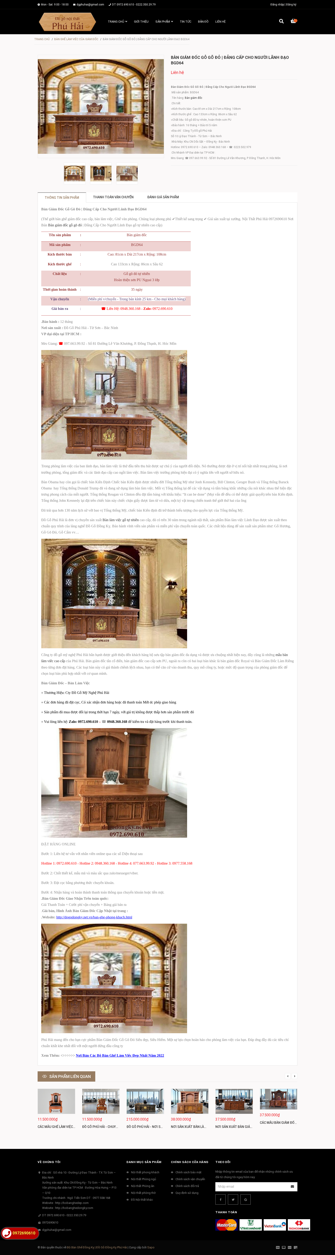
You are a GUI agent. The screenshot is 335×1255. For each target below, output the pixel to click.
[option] (74, 173)
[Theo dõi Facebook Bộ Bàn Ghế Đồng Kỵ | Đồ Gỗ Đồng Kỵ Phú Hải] (220, 1199)
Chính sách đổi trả (187, 1186)
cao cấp (59, 661)
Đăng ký (291, 4)
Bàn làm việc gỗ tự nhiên (121, 520)
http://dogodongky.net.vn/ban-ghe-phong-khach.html (94, 917)
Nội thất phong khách (145, 1172)
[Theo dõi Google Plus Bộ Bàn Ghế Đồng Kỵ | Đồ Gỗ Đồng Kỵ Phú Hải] (245, 1199)
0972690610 (50, 1222)
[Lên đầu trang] (322, 1233)
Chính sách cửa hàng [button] (190, 1162)
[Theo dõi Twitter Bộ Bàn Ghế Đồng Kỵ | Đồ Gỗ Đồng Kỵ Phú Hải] (233, 1199)
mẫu (279, 655)
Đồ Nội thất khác (142, 1199)
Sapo (151, 1247)
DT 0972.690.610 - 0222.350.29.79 (134, 4)
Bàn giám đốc (193, 97)
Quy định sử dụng (186, 1193)
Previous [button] (288, 1076)
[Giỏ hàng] (294, 21)
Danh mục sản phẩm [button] (144, 1162)
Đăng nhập (277, 4)
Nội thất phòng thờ (143, 1193)
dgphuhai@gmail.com (90, 4)
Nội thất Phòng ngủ (143, 1179)
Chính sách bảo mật (188, 1172)
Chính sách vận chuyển (190, 1179)
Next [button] (294, 1076)
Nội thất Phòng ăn (142, 1186)
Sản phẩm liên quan (70, 1076)
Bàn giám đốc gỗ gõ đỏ (65, 225)
